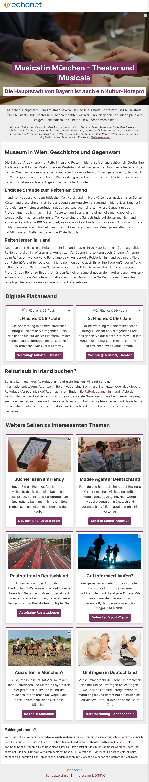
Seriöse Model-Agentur (110, 521)
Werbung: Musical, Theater (39, 355)
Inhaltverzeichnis (56, 775)
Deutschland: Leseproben (39, 521)
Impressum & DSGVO (90, 775)
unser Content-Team (120, 746)
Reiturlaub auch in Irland (102, 391)
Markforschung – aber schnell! (109, 714)
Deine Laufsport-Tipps (110, 617)
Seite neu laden (100, 137)
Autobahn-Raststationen (39, 612)
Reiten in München (39, 714)
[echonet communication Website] (74, 771)
